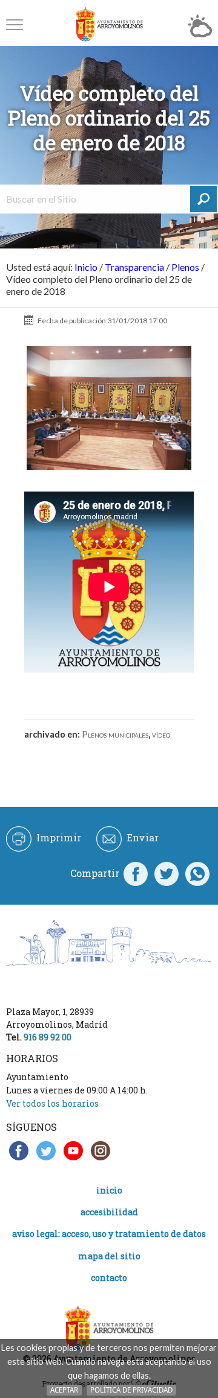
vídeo (161, 734)
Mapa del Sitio (109, 1256)
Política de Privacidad (131, 1389)
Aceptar (64, 1389)
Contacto (109, 1277)
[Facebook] (136, 873)
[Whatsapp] (197, 873)
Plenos (185, 267)
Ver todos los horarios (52, 1103)
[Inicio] (109, 24)
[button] (14, 24)
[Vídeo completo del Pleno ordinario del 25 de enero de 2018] (109, 408)
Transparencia (134, 267)
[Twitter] (166, 873)
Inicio (85, 267)
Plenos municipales (115, 734)
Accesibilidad (109, 1212)
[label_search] (203, 199)
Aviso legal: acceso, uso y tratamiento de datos (109, 1233)
